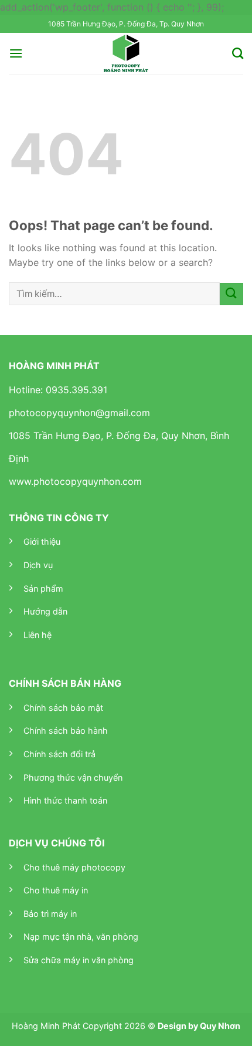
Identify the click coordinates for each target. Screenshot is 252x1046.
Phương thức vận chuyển (72, 777)
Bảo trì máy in (50, 914)
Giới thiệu (41, 541)
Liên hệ (37, 635)
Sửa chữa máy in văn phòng (78, 960)
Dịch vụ (38, 565)
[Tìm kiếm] (237, 53)
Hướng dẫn (45, 611)
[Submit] (231, 294)
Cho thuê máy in (55, 890)
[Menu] (16, 53)
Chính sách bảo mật (63, 708)
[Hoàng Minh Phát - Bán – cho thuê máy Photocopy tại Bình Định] (126, 53)
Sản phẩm (43, 588)
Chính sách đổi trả (59, 754)
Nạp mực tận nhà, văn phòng (80, 937)
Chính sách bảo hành (65, 730)
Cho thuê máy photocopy (74, 867)
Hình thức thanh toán (65, 800)
